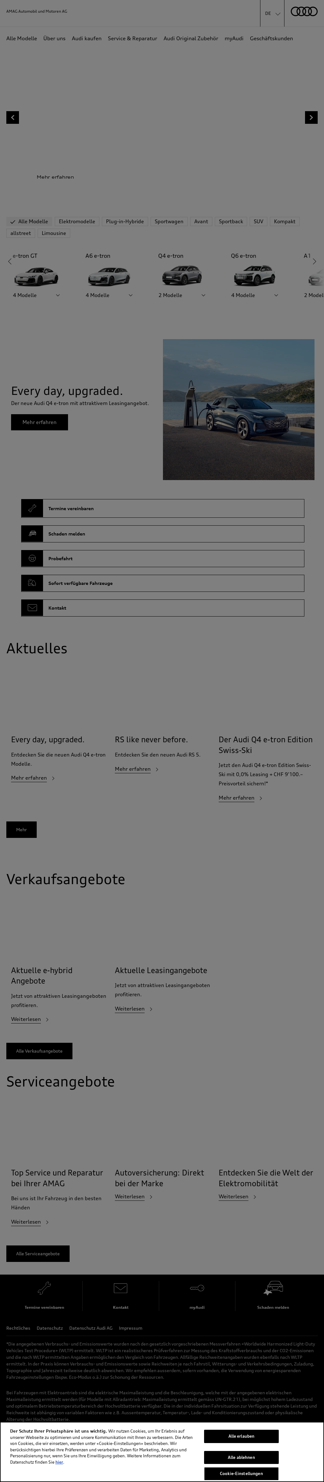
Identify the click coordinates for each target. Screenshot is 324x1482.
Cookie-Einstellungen (241, 1473)
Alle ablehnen (241, 1457)
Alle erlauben (241, 1436)
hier (59, 1462)
